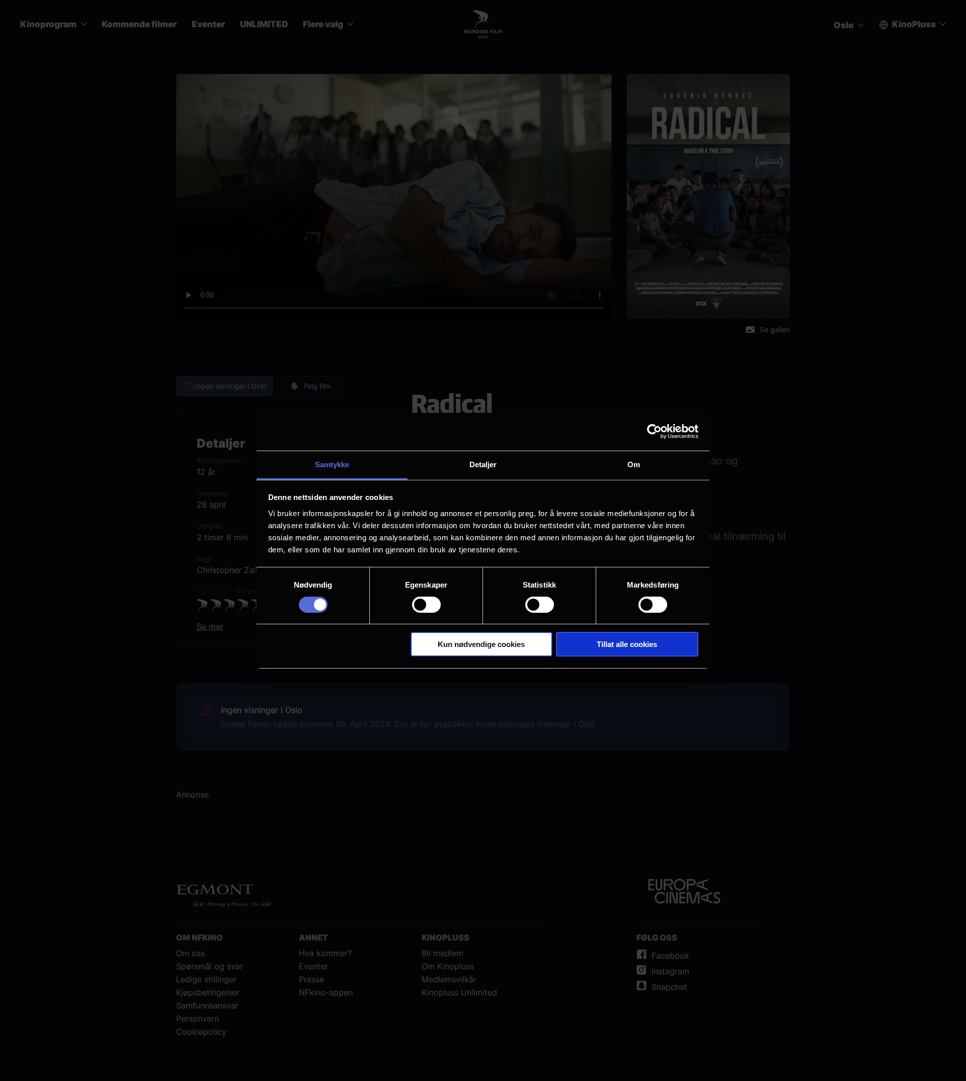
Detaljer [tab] (483, 464)
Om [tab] (633, 464)
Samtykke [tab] (332, 464)
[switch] (426, 605)
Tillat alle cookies (627, 644)
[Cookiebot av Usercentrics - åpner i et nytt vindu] (654, 431)
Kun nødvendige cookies (481, 644)
